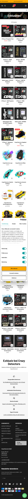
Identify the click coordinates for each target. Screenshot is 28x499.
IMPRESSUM (18, 439)
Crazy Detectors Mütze (20, 163)
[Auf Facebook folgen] (2, 484)
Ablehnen (14, 278)
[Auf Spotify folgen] (21, 484)
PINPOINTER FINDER (5, 431)
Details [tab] (14, 223)
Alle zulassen (14, 268)
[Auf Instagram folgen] (6, 484)
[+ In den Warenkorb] (12, 35)
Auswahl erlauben (14, 273)
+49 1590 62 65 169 (5, 459)
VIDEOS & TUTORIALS (6, 433)
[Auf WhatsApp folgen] (17, 484)
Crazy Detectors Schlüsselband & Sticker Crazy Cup (7, 287)
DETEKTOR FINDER (5, 428)
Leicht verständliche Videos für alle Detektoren (14, 414)
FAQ (2, 436)
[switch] (24, 253)
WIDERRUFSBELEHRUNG (20, 432)
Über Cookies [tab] (22, 223)
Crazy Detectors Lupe (7, 163)
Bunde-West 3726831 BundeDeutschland (4, 453)
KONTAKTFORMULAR (6, 426)
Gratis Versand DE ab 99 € (17, 1)
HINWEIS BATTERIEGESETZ (19, 429)
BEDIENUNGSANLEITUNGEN (7, 439)
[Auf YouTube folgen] (10, 484)
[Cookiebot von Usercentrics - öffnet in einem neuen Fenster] (20, 220)
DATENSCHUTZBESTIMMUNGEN (20, 435)
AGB (16, 426)
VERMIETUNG (4, 442)
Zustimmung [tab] (5, 223)
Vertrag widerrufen (19, 443)
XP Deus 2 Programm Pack (7, 39)
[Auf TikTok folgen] (13, 484)
